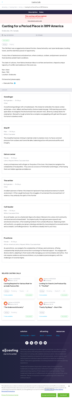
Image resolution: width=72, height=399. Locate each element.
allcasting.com (60, 369)
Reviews (49, 335)
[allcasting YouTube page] (36, 342)
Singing (11, 44)
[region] (36, 391)
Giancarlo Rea (8, 83)
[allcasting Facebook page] (26, 342)
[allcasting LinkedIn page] (45, 342)
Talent (33, 335)
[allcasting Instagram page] (40, 342)
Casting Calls (13, 7)
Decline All (63, 395)
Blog (57, 335)
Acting (20, 7)
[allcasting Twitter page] (31, 342)
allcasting (4, 7)
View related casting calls (35, 21)
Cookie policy (49, 389)
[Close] (69, 386)
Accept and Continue (48, 395)
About (42, 335)
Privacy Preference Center (10, 395)
